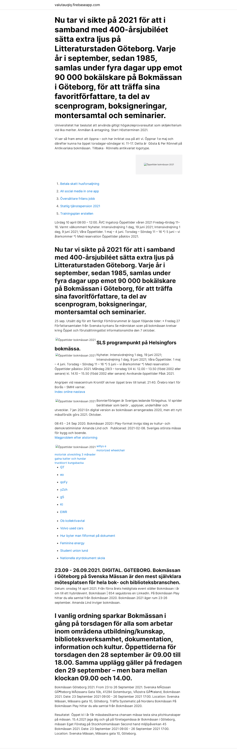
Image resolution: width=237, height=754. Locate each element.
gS (62, 497)
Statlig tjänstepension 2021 (80, 206)
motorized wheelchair (110, 450)
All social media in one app (79, 191)
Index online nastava (70, 392)
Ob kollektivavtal (72, 521)
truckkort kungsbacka (69, 462)
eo (62, 474)
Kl (61, 504)
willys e (101, 446)
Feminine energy (72, 543)
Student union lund (74, 550)
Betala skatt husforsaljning (79, 184)
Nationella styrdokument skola (82, 558)
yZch (63, 489)
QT (62, 467)
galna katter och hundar (70, 458)
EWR (63, 512)
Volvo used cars (71, 528)
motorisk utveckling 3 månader (75, 454)
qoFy (63, 482)
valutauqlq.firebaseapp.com (77, 5)
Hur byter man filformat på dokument (87, 535)
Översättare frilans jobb (77, 198)
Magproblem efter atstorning (76, 437)
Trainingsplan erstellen (76, 213)
